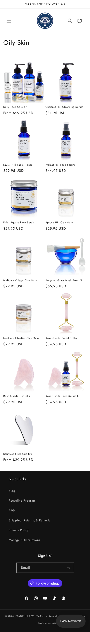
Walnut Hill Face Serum (60, 165)
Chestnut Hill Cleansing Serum (64, 107)
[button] (9, 20)
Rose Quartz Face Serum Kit (62, 396)
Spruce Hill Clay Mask (59, 222)
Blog (12, 491)
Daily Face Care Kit (15, 107)
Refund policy (57, 616)
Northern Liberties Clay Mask (21, 338)
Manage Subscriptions (24, 540)
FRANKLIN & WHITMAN (30, 616)
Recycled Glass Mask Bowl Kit (64, 280)
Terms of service (47, 623)
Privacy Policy (19, 530)
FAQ (12, 510)
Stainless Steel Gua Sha (18, 454)
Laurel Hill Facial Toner (17, 165)
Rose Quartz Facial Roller (61, 338)
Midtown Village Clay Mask (20, 280)
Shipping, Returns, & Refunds (29, 520)
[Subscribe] (69, 568)
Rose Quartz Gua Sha (16, 396)
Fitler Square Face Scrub (18, 222)
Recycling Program (22, 500)
